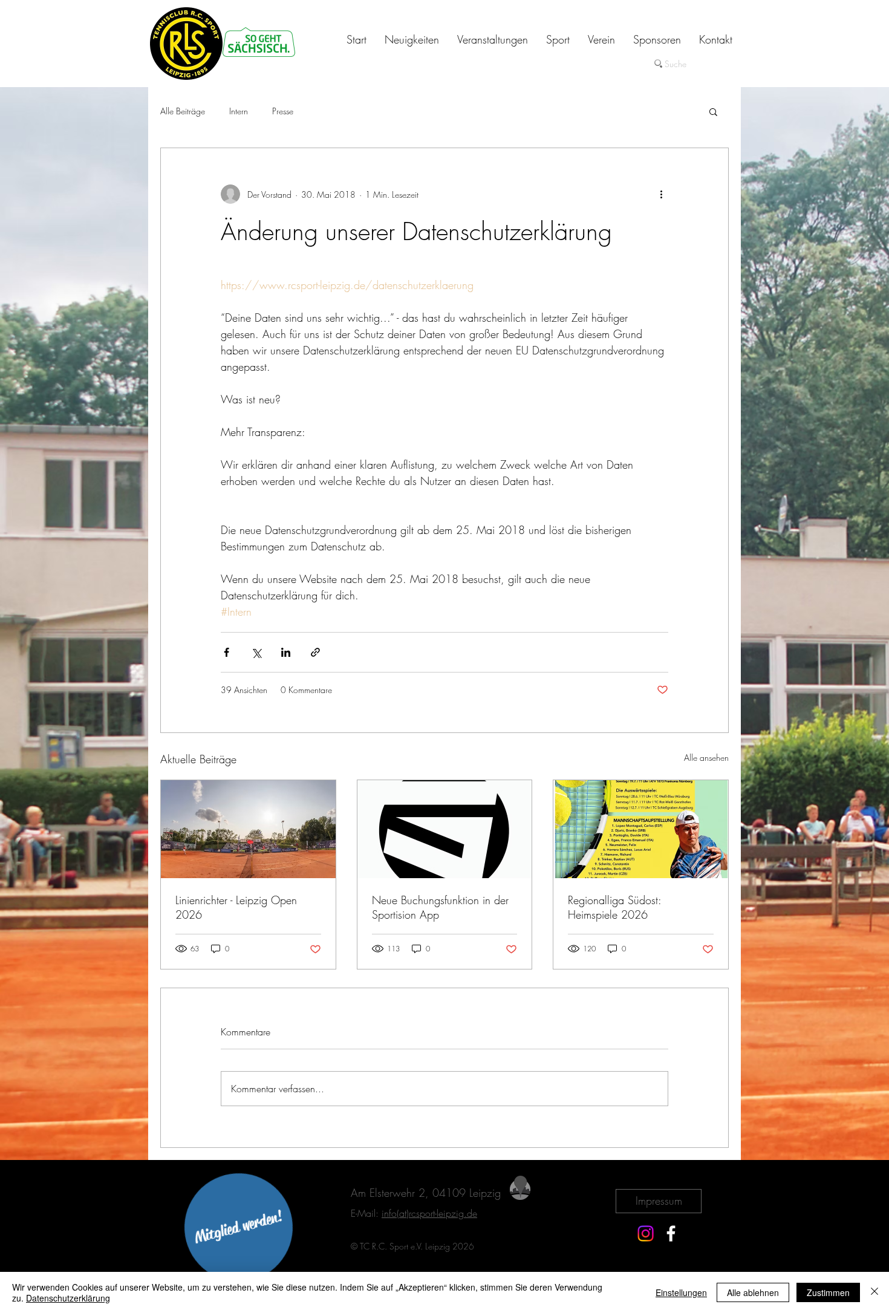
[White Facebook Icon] (671, 1233)
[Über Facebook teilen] (226, 652)
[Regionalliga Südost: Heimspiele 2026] (640, 829)
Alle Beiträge (182, 111)
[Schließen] (874, 1292)
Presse (282, 111)
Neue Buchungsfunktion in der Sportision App (440, 907)
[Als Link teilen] (315, 652)
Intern (238, 111)
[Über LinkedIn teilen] (285, 652)
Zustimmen (828, 1292)
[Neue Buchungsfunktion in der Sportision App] (444, 829)
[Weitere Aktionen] (661, 194)
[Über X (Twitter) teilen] (256, 652)
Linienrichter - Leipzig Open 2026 (236, 907)
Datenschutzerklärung (68, 1298)
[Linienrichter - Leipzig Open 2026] (248, 829)
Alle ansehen (706, 757)
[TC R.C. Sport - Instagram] (645, 1233)
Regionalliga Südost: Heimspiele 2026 (614, 907)
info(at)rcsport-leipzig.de (429, 1213)
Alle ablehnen (753, 1292)
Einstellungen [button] (681, 1292)
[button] (713, 111)
